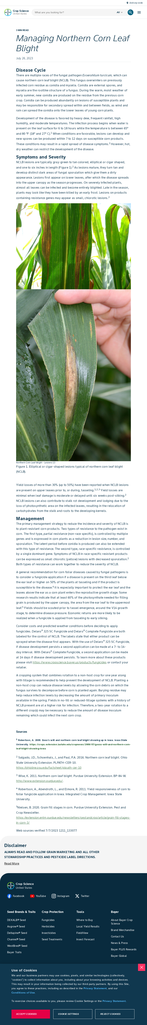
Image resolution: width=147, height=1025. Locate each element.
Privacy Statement (95, 988)
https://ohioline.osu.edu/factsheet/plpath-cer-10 (48, 767)
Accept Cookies (26, 1014)
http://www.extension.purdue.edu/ (39, 781)
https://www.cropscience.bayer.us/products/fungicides (69, 662)
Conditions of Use (23, 992)
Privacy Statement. (115, 1001)
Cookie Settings (68, 1014)
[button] (10, 885)
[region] (73, 994)
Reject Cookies (110, 1014)
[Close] (141, 967)
